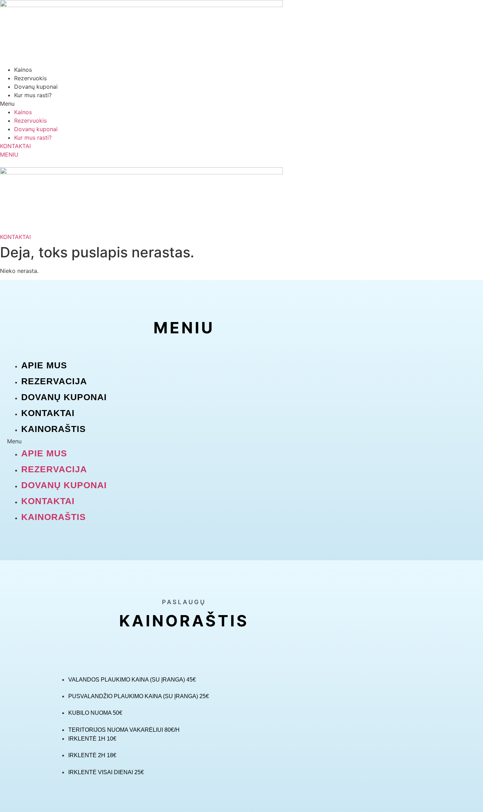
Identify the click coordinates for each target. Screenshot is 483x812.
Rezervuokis (30, 78)
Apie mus (44, 365)
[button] (241, 103)
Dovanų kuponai (36, 86)
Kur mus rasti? (33, 95)
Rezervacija (54, 381)
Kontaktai (48, 413)
